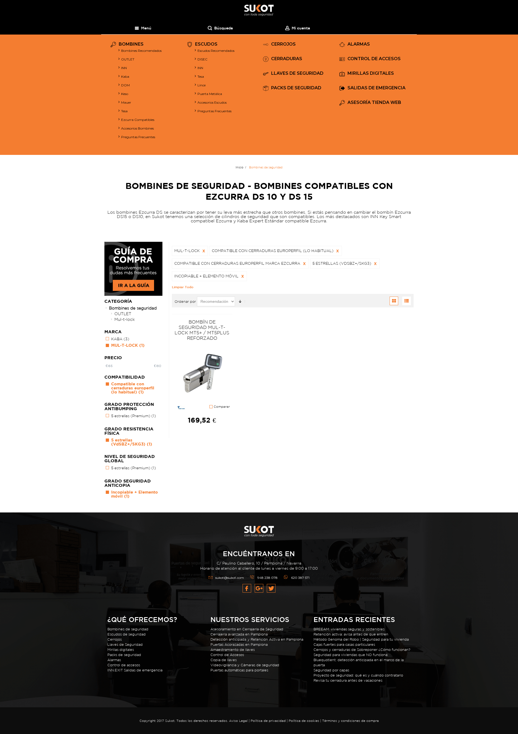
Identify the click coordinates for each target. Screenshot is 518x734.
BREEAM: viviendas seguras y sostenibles (348, 629)
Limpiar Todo (182, 286)
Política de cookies (304, 720)
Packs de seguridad (124, 655)
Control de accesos (123, 665)
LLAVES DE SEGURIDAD (297, 73)
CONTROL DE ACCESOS (374, 59)
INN (124, 68)
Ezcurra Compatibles (137, 120)
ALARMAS (358, 44)
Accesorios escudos (212, 102)
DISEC (202, 59)
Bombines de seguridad (133, 308)
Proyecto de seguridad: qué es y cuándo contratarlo (358, 675)
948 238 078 (267, 578)
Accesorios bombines (137, 128)
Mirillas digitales (120, 650)
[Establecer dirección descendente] (240, 301)
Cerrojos (114, 639)
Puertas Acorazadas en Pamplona (239, 645)
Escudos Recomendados (215, 51)
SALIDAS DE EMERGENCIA (376, 88)
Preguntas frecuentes (214, 111)
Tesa (124, 111)
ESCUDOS (206, 44)
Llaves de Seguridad (125, 645)
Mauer (126, 102)
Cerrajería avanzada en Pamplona (239, 634)
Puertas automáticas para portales (239, 670)
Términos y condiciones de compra (350, 720)
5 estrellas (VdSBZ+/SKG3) (131, 442)
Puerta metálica (209, 94)
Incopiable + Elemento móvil (134, 494)
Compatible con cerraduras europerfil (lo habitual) (132, 388)
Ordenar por (185, 302)
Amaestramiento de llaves (232, 650)
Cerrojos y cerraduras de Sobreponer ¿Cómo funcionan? (361, 650)
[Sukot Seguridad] (259, 10)
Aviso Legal (238, 720)
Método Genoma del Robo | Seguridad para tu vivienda (361, 639)
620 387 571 (300, 578)
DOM (125, 85)
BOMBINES (131, 44)
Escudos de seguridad (126, 634)
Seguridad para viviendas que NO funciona (350, 655)
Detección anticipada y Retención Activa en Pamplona (256, 639)
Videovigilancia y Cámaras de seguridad (244, 665)
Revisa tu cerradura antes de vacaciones (347, 680)
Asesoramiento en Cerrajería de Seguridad (246, 629)
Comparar (221, 406)
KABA (120, 339)
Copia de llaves (223, 660)
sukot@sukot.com (229, 578)
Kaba (125, 76)
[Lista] (406, 301)
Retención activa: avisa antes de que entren (350, 634)
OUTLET (127, 59)
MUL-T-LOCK (128, 345)
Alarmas (114, 660)
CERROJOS (283, 44)
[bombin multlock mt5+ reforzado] (202, 374)
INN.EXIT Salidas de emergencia (134, 670)
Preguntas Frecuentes (138, 137)
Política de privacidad (269, 720)
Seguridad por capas (331, 670)
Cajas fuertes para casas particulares (344, 645)
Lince (201, 85)
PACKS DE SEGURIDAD (296, 88)
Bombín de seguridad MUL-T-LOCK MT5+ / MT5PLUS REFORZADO (202, 330)
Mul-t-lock (124, 319)
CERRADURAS (286, 59)
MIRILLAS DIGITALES (370, 73)
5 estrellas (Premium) (133, 416)
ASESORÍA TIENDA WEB (374, 102)
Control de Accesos (227, 655)
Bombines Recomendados (141, 51)
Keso (124, 94)
